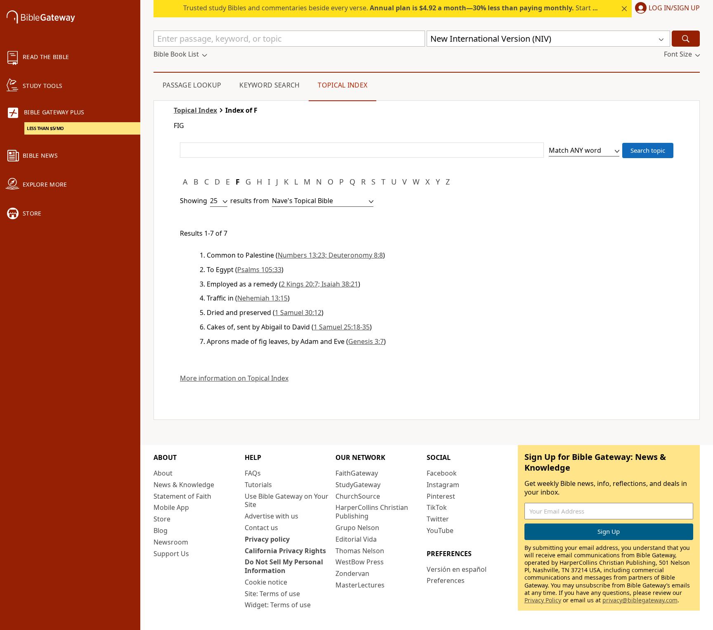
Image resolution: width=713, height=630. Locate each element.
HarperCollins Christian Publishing (371, 512)
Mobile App (171, 507)
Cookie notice (266, 582)
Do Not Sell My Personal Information (284, 566)
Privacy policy (267, 539)
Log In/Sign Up (674, 8)
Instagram (443, 484)
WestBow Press (359, 561)
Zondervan (352, 573)
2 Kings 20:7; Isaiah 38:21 (319, 284)
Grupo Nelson (357, 527)
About (162, 473)
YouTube (440, 530)
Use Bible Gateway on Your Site (286, 500)
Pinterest (441, 496)
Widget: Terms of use (278, 604)
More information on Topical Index (234, 378)
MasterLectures (360, 585)
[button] (666, 8)
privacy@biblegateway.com (640, 600)
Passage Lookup (192, 85)
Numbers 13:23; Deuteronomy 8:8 (330, 255)
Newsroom (170, 542)
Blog (160, 530)
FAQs (253, 473)
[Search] (686, 39)
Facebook (442, 473)
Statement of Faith (182, 496)
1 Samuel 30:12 (298, 312)
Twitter (438, 518)
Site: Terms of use (272, 593)
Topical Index (342, 85)
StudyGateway (357, 484)
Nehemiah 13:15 (262, 298)
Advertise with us (271, 516)
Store (161, 518)
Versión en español (456, 569)
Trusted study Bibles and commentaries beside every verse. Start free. (395, 7)
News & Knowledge (183, 484)
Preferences (446, 580)
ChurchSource (357, 496)
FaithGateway (356, 473)
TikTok (437, 507)
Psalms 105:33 (259, 269)
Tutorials (258, 484)
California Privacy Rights (285, 550)
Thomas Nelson (359, 550)
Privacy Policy (542, 600)
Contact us (261, 527)
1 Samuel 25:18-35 (342, 327)
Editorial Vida (356, 539)
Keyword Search (269, 85)
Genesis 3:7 (366, 341)
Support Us (171, 553)
